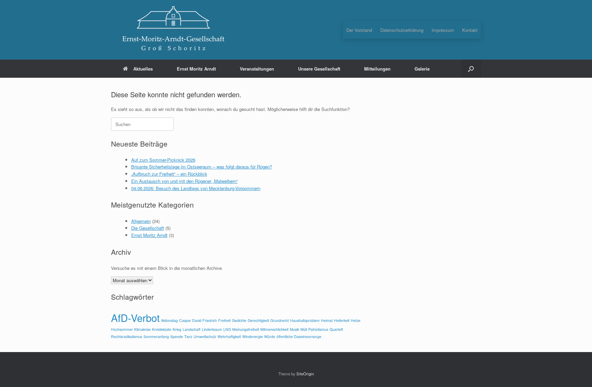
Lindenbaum (212, 329)
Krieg (177, 329)
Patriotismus (318, 329)
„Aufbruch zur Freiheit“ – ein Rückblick (169, 174)
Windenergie (252, 336)
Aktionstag (169, 320)
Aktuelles (143, 68)
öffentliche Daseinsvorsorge (298, 336)
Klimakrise (142, 329)
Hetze (355, 320)
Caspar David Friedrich (198, 320)
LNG (227, 329)
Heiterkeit (341, 320)
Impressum (443, 30)
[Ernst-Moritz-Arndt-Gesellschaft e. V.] (172, 30)
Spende (176, 336)
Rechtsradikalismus (126, 336)
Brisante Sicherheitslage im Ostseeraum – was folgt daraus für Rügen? (201, 166)
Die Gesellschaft (147, 228)
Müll (303, 329)
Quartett (336, 329)
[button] (471, 69)
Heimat (327, 320)
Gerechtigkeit (258, 320)
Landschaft (191, 329)
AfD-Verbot (135, 317)
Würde (269, 336)
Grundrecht (279, 320)
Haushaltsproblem (305, 320)
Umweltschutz (205, 336)
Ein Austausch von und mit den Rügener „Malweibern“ (184, 181)
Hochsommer (122, 329)
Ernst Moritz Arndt (196, 68)
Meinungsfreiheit (245, 329)
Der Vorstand (359, 30)
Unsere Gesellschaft (319, 68)
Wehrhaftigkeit (229, 336)
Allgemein (141, 221)
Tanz (188, 336)
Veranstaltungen (257, 68)
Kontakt (470, 30)
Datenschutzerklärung (401, 30)
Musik (294, 329)
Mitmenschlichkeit (274, 329)
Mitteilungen (377, 68)
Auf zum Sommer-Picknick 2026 (163, 160)
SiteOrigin (305, 373)
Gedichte (239, 320)
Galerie (422, 68)
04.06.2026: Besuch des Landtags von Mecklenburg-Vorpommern (195, 188)
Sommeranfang (156, 336)
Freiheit (224, 320)
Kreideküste (161, 329)
